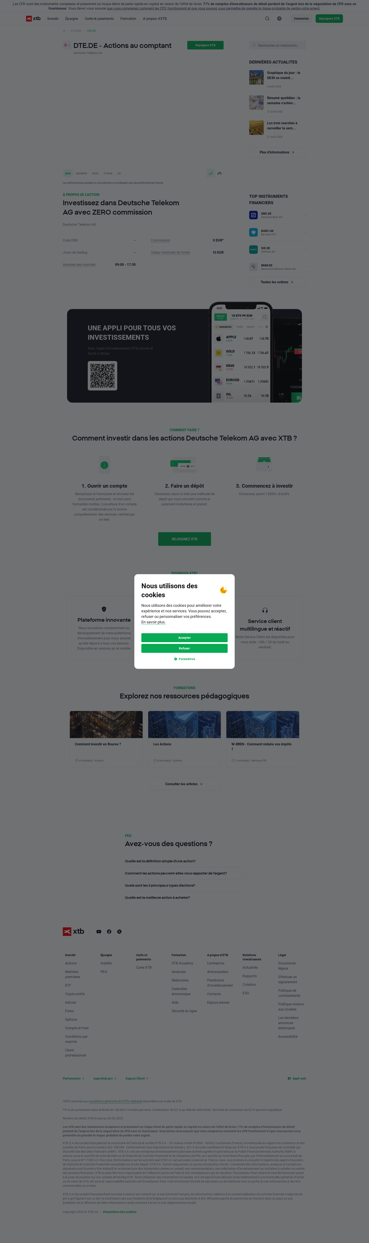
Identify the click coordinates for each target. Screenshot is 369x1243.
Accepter (184, 638)
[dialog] (184, 621)
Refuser (184, 648)
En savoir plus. (153, 621)
